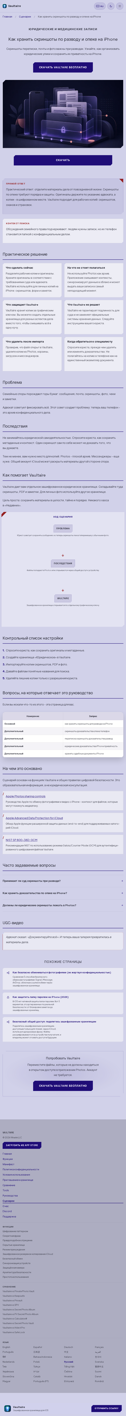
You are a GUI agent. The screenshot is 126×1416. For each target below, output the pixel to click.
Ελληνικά (69, 1381)
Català (36, 1376)
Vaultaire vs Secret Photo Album (19, 1309)
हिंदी (4, 1356)
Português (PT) (41, 1381)
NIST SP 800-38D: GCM (21, 840)
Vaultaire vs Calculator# (15, 1318)
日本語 (36, 1351)
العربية (98, 1351)
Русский (68, 1361)
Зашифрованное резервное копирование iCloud (28, 1253)
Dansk (98, 1376)
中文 (66, 1351)
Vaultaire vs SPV (11, 1304)
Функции (8, 1158)
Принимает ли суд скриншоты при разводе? (32, 881)
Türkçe (36, 1366)
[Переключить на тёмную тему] (111, 6)
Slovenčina (8, 1376)
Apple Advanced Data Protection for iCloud (34, 818)
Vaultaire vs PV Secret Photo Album (20, 1314)
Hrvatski (68, 1376)
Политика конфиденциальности (21, 1169)
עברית (36, 1371)
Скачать (63, 160)
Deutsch (68, 1347)
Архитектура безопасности (17, 1272)
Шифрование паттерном (15, 1231)
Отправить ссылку (106, 1408)
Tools (6, 1190)
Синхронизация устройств (16, 1263)
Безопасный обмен (13, 1258)
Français (99, 1347)
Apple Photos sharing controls (25, 796)
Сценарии (25, 16)
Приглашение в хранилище (18, 1179)
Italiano (68, 1356)
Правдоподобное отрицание (17, 1240)
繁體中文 (99, 1366)
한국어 (98, 1356)
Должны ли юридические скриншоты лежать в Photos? (39, 905)
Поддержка (9, 1216)
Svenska (99, 1361)
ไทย (5, 1366)
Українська (8, 1371)
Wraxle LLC (16, 1137)
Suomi (98, 1371)
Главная (7, 16)
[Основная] (119, 6)
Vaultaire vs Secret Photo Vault (18, 1323)
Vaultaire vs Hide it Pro (14, 1327)
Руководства (10, 1195)
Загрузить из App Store (22, 1145)
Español (37, 1347)
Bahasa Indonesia (42, 1356)
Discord (7, 1211)
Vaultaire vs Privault (12, 1300)
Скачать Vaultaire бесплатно (63, 67)
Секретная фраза (12, 1235)
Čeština (68, 1371)
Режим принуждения (14, 1249)
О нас (6, 1206)
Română (99, 1381)
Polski (36, 1361)
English (6, 1347)
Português (8, 1351)
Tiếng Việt (69, 1366)
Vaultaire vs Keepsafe (14, 1295)
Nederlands (9, 1361)
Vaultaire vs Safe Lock (14, 1332)
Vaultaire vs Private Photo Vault (18, 1291)
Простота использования (16, 1276)
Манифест (8, 1164)
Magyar (6, 1381)
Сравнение (9, 1185)
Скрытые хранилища (14, 1244)
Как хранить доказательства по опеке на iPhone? (35, 893)
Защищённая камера (13, 1267)
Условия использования (16, 1174)
